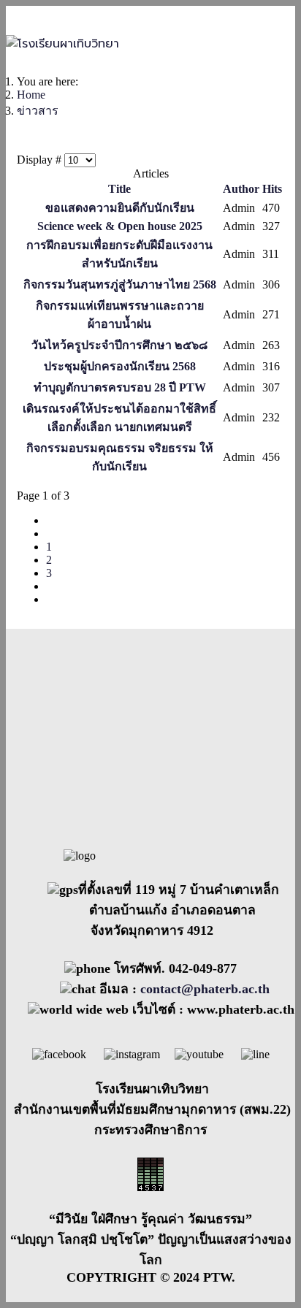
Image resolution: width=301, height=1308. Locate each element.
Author (241, 189)
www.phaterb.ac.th (240, 1009)
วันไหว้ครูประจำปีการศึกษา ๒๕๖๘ (119, 345)
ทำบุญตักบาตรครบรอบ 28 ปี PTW (120, 387)
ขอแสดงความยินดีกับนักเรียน (119, 208)
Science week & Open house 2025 (119, 226)
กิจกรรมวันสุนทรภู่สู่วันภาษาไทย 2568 (119, 284)
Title (119, 189)
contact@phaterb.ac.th (205, 989)
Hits (272, 189)
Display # (40, 159)
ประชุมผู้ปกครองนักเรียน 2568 (120, 366)
